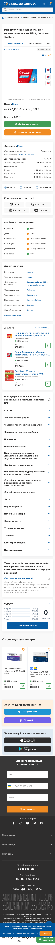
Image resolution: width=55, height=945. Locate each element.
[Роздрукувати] (49, 399)
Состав (8, 410)
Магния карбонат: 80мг (36, 285)
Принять (46, 933)
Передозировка (13, 506)
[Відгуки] (49, 603)
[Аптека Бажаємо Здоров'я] (3, 18)
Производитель (13, 550)
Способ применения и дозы (19, 492)
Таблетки (31, 290)
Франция (30, 305)
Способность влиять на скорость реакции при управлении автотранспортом (22, 483)
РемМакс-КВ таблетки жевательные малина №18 (29, 372)
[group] (27, 78)
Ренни (29, 277)
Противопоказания (14, 446)
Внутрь (30, 310)
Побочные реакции (14, 513)
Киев (44, 3)
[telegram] (34, 823)
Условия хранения (14, 528)
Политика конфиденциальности (20, 933)
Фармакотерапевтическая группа (23, 425)
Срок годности (12, 521)
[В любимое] (49, 55)
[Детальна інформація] (5, 187)
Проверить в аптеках (29, 132)
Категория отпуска (14, 542)
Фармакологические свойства (21, 432)
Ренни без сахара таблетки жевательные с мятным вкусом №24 (31, 353)
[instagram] (27, 823)
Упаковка (9, 535)
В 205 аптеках (22, 341)
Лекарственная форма (16, 417)
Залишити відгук (27, 625)
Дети (7, 499)
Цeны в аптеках (34, 43)
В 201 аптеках (22, 360)
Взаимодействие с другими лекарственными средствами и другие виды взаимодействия (21, 456)
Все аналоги (41, 328)
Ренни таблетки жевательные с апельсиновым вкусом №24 (32, 334)
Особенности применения (18, 465)
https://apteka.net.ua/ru (28, 920)
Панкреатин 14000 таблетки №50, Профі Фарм (14, 671)
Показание (10, 439)
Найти (5, 9)
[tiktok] (20, 823)
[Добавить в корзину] (48, 345)
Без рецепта (32, 295)
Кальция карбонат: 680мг (37, 282)
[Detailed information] (41, 109)
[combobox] (10, 786)
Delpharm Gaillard (11, 49)
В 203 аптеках (22, 379)
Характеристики (14, 43)
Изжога (30, 272)
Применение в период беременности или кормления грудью (24, 473)
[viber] (41, 823)
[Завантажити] (49, 578)
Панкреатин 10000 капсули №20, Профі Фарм (40, 674)
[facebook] (13, 823)
